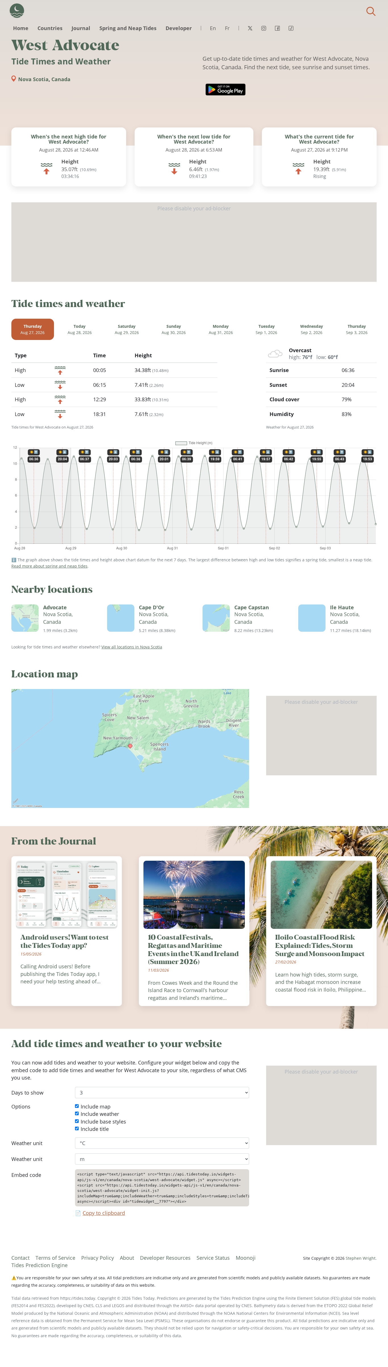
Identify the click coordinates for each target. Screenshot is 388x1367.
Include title (95, 1128)
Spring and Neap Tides (128, 28)
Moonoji (246, 1257)
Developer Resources (165, 1257)
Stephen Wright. (361, 1258)
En (213, 28)
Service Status (213, 1257)
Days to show (27, 1092)
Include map (95, 1106)
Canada (60, 79)
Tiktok (291, 28)
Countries (49, 28)
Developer (179, 28)
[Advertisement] (194, 242)
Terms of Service (55, 1257)
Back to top (372, 1351)
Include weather (100, 1113)
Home (20, 28)
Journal (81, 28)
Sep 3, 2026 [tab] (357, 329)
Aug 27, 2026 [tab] (32, 329)
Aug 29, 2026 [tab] (127, 329)
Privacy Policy (97, 1257)
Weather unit (26, 1143)
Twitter (250, 28)
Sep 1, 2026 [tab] (266, 329)
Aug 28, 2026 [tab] (80, 329)
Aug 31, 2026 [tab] (221, 329)
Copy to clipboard (104, 1212)
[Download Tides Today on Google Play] (226, 89)
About (127, 1257)
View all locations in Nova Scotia (131, 647)
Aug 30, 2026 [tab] (174, 329)
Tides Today (17, 10)
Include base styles (103, 1121)
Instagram (263, 28)
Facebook (277, 28)
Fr (227, 28)
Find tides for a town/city (370, 11)
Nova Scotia (33, 79)
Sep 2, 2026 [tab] (311, 329)
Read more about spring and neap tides (49, 566)
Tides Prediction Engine (39, 1265)
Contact (20, 1257)
